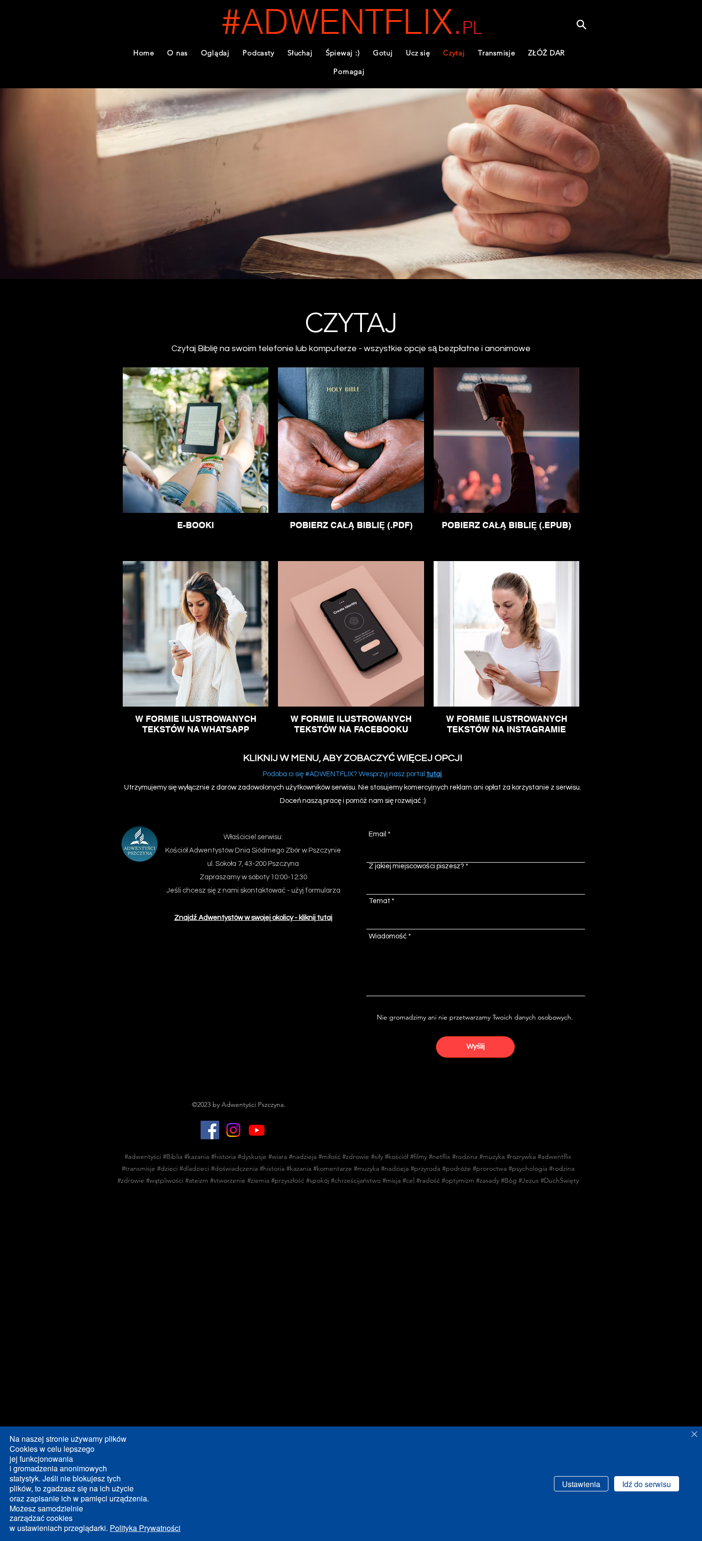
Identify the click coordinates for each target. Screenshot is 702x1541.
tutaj (434, 774)
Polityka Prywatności (145, 1527)
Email (377, 834)
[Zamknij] (694, 1434)
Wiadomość (388, 936)
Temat (379, 901)
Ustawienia (581, 1484)
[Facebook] (210, 1130)
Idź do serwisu (646, 1484)
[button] (258, 52)
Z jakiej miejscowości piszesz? (416, 866)
